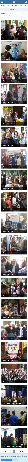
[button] (2, 2)
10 (20, 451)
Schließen (15, 460)
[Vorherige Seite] (6, 451)
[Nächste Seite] (22, 451)
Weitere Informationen (6, 460)
